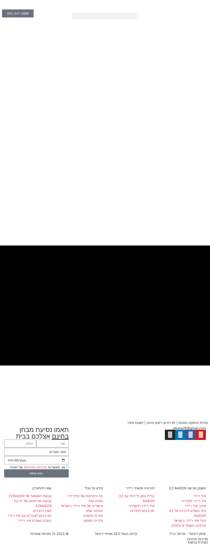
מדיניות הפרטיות (35, 467)
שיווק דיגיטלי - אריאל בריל (187, 534)
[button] (105, 16)
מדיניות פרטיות (197, 539)
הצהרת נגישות (198, 542)
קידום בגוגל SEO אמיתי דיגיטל (116, 534)
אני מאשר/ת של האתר (37, 467)
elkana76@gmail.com (189, 428)
